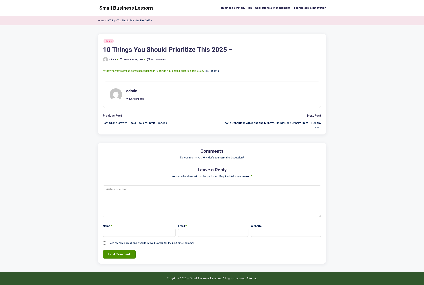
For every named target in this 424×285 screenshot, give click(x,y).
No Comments (158, 59)
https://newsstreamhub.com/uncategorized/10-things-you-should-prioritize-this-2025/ (153, 70)
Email (182, 226)
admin (131, 91)
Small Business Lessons (126, 8)
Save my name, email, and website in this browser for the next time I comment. (152, 242)
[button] (135, 98)
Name (107, 226)
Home (101, 20)
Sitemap (252, 278)
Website (256, 226)
